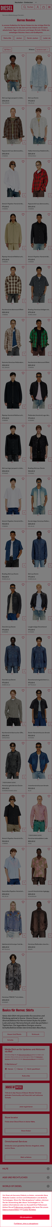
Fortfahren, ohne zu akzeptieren (26, 1223)
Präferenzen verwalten (22, 1207)
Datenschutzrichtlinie (11, 1210)
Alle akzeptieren (26, 1217)
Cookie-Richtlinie (29, 1210)
